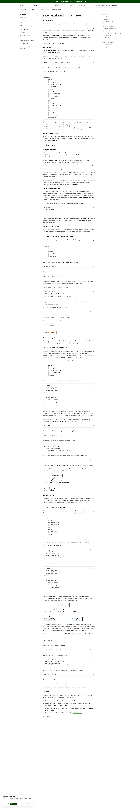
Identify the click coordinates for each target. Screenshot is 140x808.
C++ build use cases (77, 701)
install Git (54, 52)
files (57, 165)
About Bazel (23, 9)
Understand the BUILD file (109, 28)
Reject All (6, 803)
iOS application (63, 705)
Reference (47, 9)
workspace (55, 140)
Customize (29, 803)
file (53, 160)
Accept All (13, 803)
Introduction (105, 16)
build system (55, 35)
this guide (74, 184)
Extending (54, 9)
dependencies (84, 197)
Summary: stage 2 (107, 40)
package (71, 125)
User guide (40, 9)
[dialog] (18, 800)
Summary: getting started (109, 30)
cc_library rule (47, 413)
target (56, 125)
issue (74, 1)
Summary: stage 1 (107, 35)
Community (61, 9)
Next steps (105, 47)
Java (89, 703)
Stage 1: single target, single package (111, 33)
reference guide (77, 712)
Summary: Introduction (108, 21)
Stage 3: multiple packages (109, 42)
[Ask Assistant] (93, 62)
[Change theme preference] (119, 5)
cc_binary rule (85, 218)
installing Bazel (52, 50)
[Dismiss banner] (138, 1)
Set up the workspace (108, 26)
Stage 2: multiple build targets (109, 37)
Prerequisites (106, 19)
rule (55, 193)
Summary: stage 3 (107, 44)
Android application (50, 705)
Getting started (31, 9)
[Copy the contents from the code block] (91, 62)
